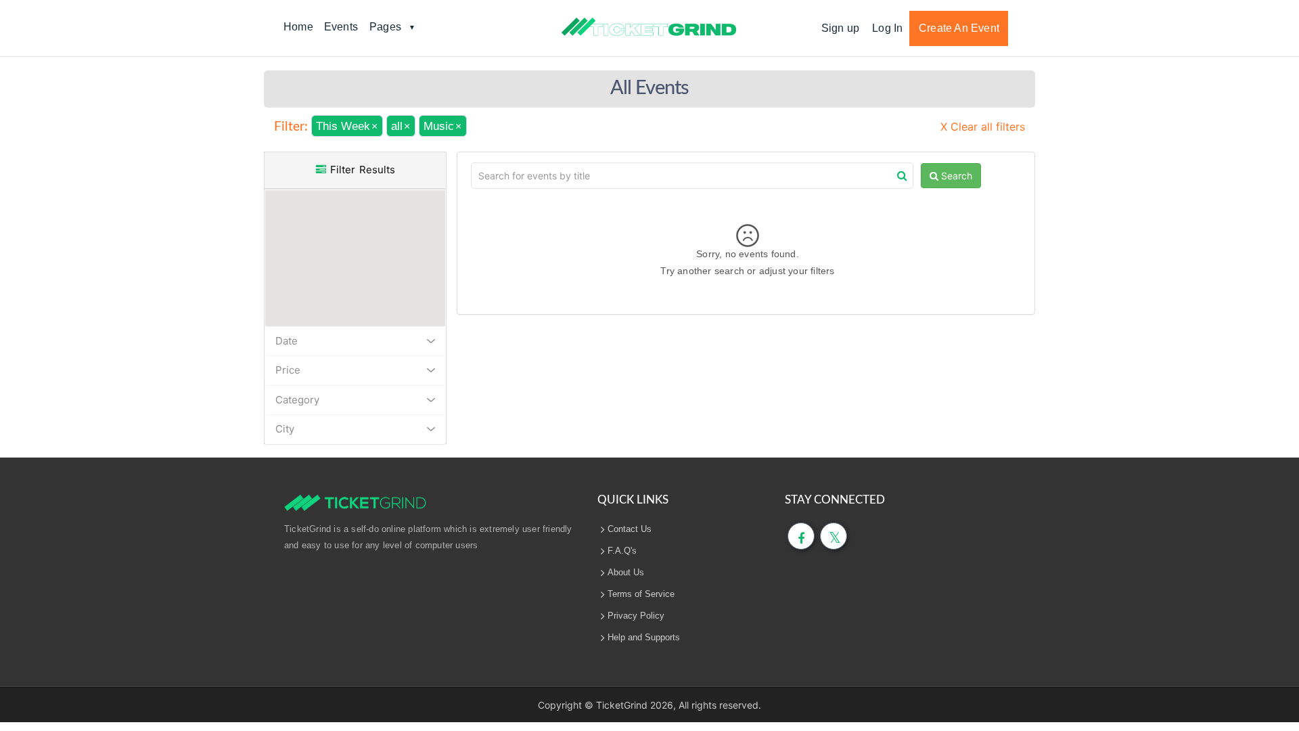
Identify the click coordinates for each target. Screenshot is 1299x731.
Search (955, 175)
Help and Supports (644, 637)
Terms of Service (641, 594)
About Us (626, 572)
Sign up (840, 28)
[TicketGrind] (649, 27)
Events (341, 26)
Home (298, 26)
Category (297, 399)
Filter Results (360, 169)
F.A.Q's (622, 551)
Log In (887, 28)
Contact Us (630, 529)
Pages (385, 26)
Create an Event (959, 28)
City (284, 428)
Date (286, 340)
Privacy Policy (636, 616)
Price (287, 369)
